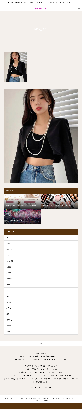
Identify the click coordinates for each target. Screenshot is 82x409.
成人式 (8, 296)
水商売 (8, 308)
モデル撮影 (10, 261)
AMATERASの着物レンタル (32, 398)
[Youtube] (45, 387)
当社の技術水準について (57, 398)
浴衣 (7, 314)
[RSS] (50, 387)
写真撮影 (9, 278)
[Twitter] (36, 387)
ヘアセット (10, 249)
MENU (8, 237)
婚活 (7, 290)
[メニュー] (79, 8)
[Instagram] (32, 387)
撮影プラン (45, 398)
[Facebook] (40, 387)
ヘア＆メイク (13, 398)
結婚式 (8, 331)
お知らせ (9, 243)
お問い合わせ (44, 400)
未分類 (8, 302)
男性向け (9, 320)
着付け (8, 326)
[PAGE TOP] (41, 343)
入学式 (8, 273)
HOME (6, 398)
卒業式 (8, 284)
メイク (8, 255)
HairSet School (70, 398)
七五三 (8, 267)
